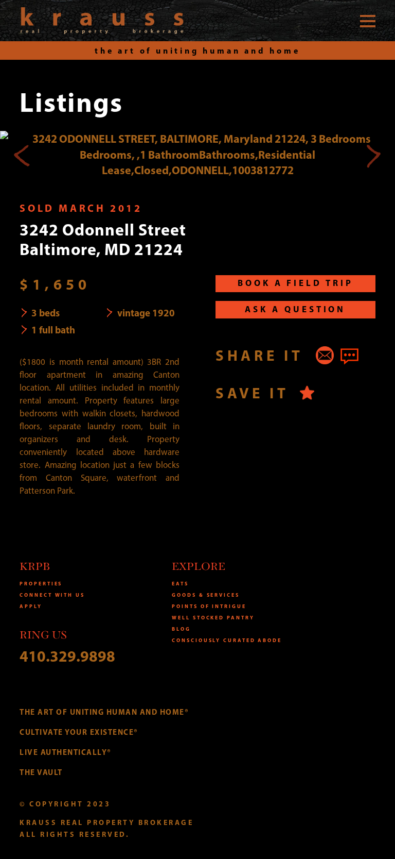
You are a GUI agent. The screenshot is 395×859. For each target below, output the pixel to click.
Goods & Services (205, 595)
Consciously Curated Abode (227, 640)
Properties (41, 583)
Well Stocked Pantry (213, 617)
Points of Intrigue (209, 606)
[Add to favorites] (307, 392)
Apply (31, 606)
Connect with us (52, 595)
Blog (181, 629)
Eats (180, 583)
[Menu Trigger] (367, 20)
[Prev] (22, 155)
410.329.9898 (67, 656)
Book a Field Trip (295, 282)
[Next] (373, 155)
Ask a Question (295, 309)
